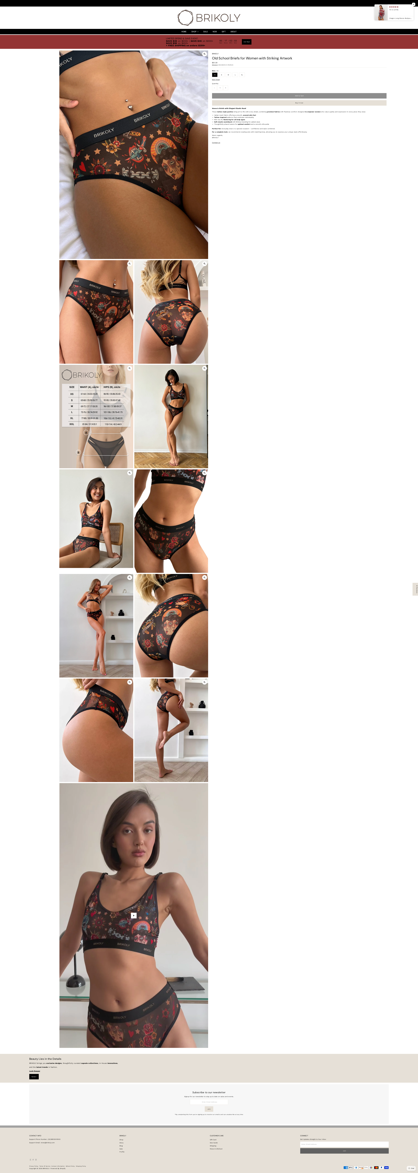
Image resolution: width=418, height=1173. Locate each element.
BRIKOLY (46, 1168)
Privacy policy (33, 1166)
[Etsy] (30, 1160)
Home (184, 31)
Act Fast (247, 42)
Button (34, 1077)
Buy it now (299, 103)
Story (121, 1143)
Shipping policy (81, 1166)
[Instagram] (36, 1160)
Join (209, 1109)
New (215, 31)
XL (242, 75)
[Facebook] (33, 1160)
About (234, 31)
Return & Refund (216, 1149)
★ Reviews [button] (417, 589)
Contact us (216, 142)
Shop (194, 31)
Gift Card (213, 1140)
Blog (121, 1146)
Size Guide (214, 1143)
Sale (205, 31)
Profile (122, 1152)
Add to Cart (299, 96)
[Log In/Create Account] (384, 18)
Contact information (58, 1166)
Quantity (215, 83)
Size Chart (216, 79)
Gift (224, 31)
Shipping (215, 65)
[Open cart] (387, 18)
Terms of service (44, 1166)
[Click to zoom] (204, 54)
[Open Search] (380, 18)
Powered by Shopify (58, 1168)
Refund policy (70, 1166)
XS (215, 75)
